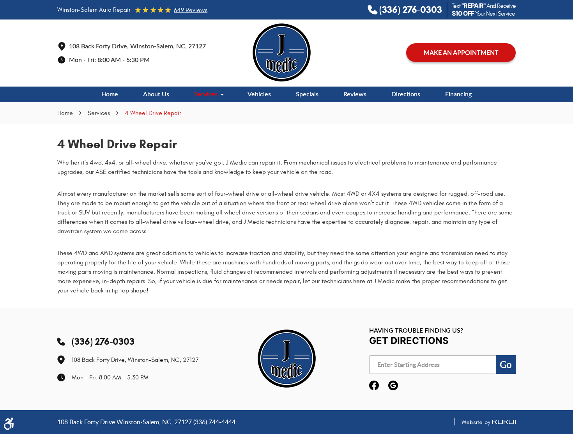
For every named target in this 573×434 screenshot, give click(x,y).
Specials (307, 94)
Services (206, 94)
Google (393, 386)
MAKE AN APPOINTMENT (461, 52)
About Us (156, 94)
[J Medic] (281, 52)
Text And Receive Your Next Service (484, 9)
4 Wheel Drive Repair (153, 113)
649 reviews (190, 10)
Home (109, 94)
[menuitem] (109, 94)
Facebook (374, 386)
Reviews (354, 94)
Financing (458, 94)
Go (506, 364)
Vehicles (259, 94)
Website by (482, 422)
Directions (405, 94)
